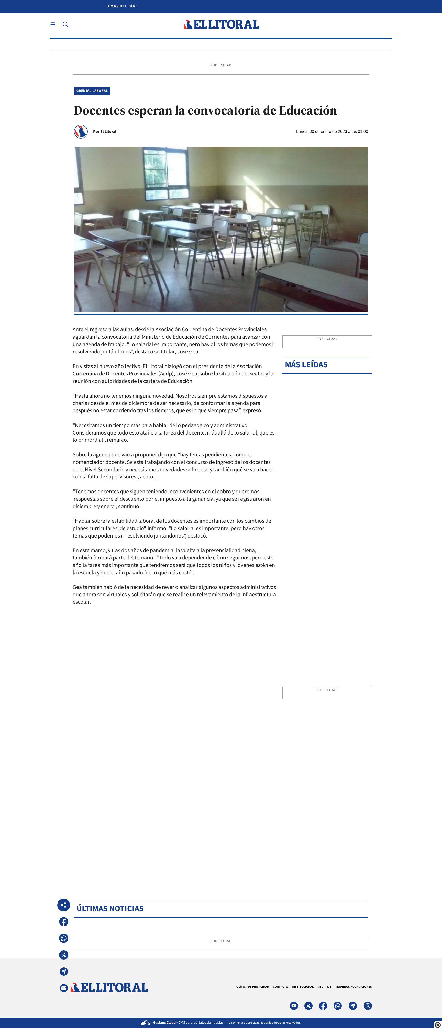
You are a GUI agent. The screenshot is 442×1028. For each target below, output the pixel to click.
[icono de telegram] (352, 1005)
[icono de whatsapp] (338, 1005)
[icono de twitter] (308, 1005)
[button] (63, 921)
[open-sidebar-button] (53, 24)
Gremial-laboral (92, 90)
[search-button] (65, 24)
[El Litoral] (221, 24)
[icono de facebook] (323, 1005)
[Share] (63, 905)
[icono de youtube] (294, 1005)
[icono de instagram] (368, 1005)
